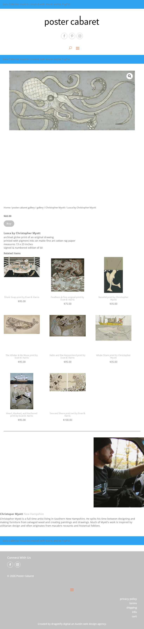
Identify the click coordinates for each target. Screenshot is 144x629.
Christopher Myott (55, 207)
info (134, 612)
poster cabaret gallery (23, 207)
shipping (131, 607)
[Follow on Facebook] (64, 36)
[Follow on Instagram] (80, 36)
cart (134, 616)
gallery (40, 207)
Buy (8, 223)
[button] (129, 76)
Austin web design (86, 624)
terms (133, 603)
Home (7, 207)
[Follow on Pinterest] (72, 36)
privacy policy (128, 598)
